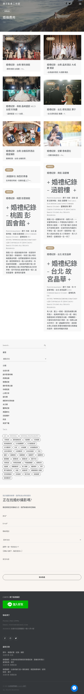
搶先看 (5, 397)
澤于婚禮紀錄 (8, 470)
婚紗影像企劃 (8, 386)
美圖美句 (9, 170)
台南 (15, 447)
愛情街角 (39, 463)
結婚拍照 (24, 470)
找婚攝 (6, 466)
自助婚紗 (6, 416)
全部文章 (6, 371)
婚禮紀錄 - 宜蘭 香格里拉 (59, 151)
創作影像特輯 (8, 374)
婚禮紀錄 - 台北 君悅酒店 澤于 (61, 109)
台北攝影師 (7, 447)
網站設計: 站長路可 (33, 686)
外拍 (39, 451)
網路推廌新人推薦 (36, 470)
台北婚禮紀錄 (31, 444)
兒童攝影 (27, 440)
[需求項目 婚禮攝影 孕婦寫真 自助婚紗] (42, 538)
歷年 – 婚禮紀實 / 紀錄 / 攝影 (13, 652)
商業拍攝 (6, 378)
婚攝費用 (40, 455)
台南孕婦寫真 (8, 451)
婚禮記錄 (24, 459)
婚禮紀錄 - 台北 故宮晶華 (59, 254)
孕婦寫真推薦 (17, 463)
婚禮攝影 (6, 459)
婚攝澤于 (31, 455)
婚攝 (5, 455)
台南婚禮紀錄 (34, 447)
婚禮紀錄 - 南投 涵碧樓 (58, 173)
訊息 (4, 419)
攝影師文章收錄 (8, 401)
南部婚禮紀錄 (8, 444)
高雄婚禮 (36, 474)
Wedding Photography (29, 436)
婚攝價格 (13, 455)
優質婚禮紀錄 (17, 440)
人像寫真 (6, 440)
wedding (13, 436)
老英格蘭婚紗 (8, 474)
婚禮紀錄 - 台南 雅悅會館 (18, 64)
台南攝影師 (19, 451)
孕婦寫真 (6, 389)
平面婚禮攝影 (29, 463)
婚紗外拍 (33, 459)
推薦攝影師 (15, 466)
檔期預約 (33, 466)
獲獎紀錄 (6, 408)
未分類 (5, 404)
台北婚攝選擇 (20, 444)
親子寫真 (27, 474)
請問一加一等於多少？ (11, 547)
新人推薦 (24, 466)
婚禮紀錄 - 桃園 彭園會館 (18, 198)
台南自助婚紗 (30, 451)
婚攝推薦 (22, 455)
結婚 (17, 470)
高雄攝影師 (7, 478)
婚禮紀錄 (7, 11)
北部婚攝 (36, 440)
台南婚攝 (23, 447)
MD (5, 436)
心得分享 (6, 393)
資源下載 (6, 423)
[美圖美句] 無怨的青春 (17, 176)
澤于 (41, 466)
